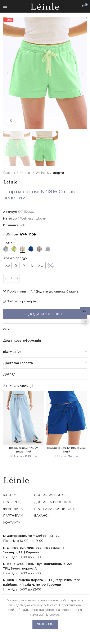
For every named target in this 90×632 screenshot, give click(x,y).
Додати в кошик (45, 314)
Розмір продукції (17, 258)
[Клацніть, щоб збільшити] (11, 121)
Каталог (25, 173)
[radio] (7, 265)
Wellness (42, 173)
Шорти (58, 173)
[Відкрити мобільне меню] (5, 6)
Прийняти (45, 624)
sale (23, 225)
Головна (9, 173)
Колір (8, 243)
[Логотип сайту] (45, 6)
